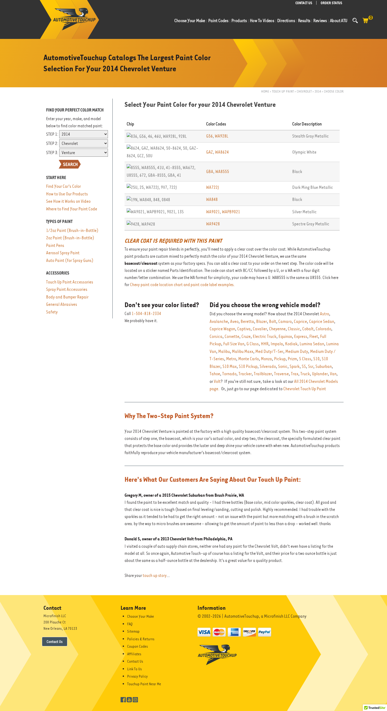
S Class (305, 358)
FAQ (130, 624)
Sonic (282, 366)
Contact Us (55, 641)
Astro (324, 313)
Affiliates (134, 654)
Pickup (280, 358)
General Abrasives (61, 304)
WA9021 (213, 211)
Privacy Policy (137, 676)
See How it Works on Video (68, 201)
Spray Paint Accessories (66, 289)
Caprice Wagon (222, 328)
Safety (52, 311)
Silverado (268, 366)
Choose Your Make (140, 616)
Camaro (285, 321)
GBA (209, 171)
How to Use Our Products (67, 193)
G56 (209, 136)
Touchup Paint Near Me (144, 684)
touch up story (155, 575)
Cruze (246, 336)
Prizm (292, 358)
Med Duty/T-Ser (269, 351)
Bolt (272, 321)
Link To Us (134, 669)
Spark (295, 366)
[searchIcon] (355, 20)
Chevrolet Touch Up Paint (304, 388)
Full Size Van (233, 343)
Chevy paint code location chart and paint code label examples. (182, 284)
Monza (266, 358)
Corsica (216, 336)
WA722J (212, 187)
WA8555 (222, 171)
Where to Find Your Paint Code (71, 208)
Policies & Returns (141, 639)
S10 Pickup (248, 366)
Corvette (232, 336)
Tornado (229, 373)
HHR (265, 343)
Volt (217, 381)
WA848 (212, 199)
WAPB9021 (231, 211)
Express (300, 336)
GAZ (209, 152)
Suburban (323, 366)
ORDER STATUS (331, 3)
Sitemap (133, 631)
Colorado (323, 328)
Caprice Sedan (321, 321)
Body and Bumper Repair (67, 296)
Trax (294, 373)
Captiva (244, 328)
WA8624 (222, 152)
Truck (305, 373)
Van (333, 373)
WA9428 (213, 223)
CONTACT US (303, 3)
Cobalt (308, 328)
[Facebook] (123, 699)
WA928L (221, 136)
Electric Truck (264, 336)
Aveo (234, 321)
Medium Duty (296, 351)
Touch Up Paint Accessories (69, 282)
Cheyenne (277, 328)
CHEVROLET (304, 91)
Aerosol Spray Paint (63, 252)
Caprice (300, 321)
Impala (277, 343)
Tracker (245, 373)
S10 (316, 358)
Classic (294, 328)
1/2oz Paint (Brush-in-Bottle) (72, 230)
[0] (365, 23)
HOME (265, 91)
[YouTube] (129, 699)
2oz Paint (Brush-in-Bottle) (70, 237)
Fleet (313, 336)
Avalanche (219, 321)
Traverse (281, 373)
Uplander (320, 373)
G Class (252, 343)
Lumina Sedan (312, 343)
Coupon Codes (137, 646)
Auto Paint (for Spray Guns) (69, 260)
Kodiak (291, 343)
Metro (231, 358)
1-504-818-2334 (146, 313)
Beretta (247, 321)
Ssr (310, 366)
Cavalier (260, 328)
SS (304, 366)
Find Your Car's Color (63, 186)
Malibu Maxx (242, 351)
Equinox (285, 336)
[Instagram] (135, 699)
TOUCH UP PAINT (283, 91)
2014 (318, 91)
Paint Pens (55, 245)
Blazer (261, 321)
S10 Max (229, 366)
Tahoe (215, 373)
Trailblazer (263, 373)
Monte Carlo (248, 358)
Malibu (224, 351)
